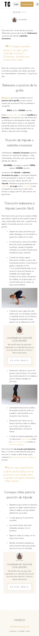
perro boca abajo (16, 445)
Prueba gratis (27, 4)
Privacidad (21, 631)
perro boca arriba (19, 442)
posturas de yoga (14, 115)
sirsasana (27, 186)
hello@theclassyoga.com (19, 627)
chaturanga (25, 439)
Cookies (27, 631)
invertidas (6, 186)
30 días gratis (19, 361)
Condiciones (12, 631)
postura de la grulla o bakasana (23, 457)
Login (16, 4)
